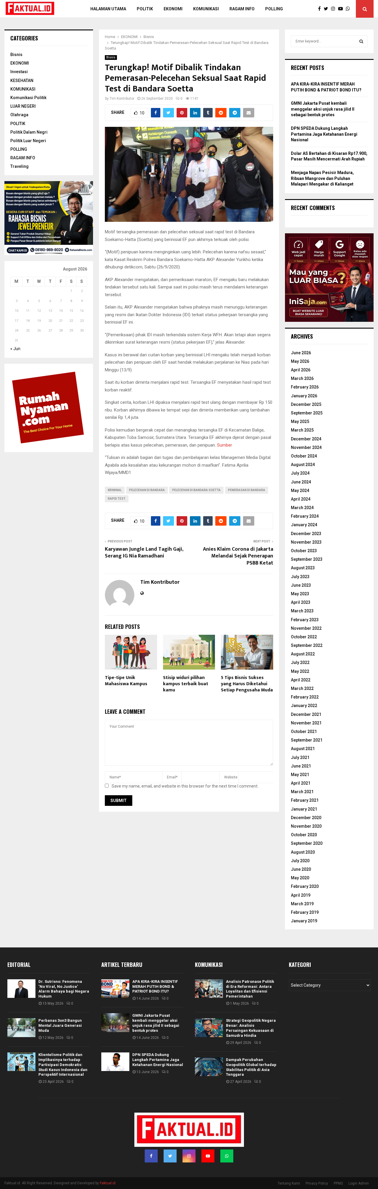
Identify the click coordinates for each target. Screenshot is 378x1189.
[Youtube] (342, 8)
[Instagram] (334, 8)
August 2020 (303, 852)
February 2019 (305, 912)
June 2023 (301, 585)
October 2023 (304, 550)
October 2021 (304, 731)
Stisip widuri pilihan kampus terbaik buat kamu (185, 684)
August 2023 (303, 567)
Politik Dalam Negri (29, 132)
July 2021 (300, 757)
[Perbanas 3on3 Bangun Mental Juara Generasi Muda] (21, 1027)
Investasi (19, 71)
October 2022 (304, 636)
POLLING (274, 8)
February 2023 (305, 619)
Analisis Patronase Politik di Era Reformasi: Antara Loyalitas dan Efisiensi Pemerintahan (250, 989)
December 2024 (306, 439)
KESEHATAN (21, 80)
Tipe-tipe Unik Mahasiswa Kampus (126, 681)
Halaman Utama (108, 8)
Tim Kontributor (122, 98)
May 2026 (300, 361)
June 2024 (301, 482)
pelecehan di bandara (147, 490)
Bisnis (110, 57)
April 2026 (300, 370)
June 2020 (301, 869)
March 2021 (302, 791)
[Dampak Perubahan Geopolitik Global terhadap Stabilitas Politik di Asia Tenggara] (209, 1066)
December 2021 (306, 714)
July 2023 (300, 576)
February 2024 (305, 516)
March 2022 (302, 688)
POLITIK (145, 8)
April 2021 (300, 783)
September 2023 (306, 559)
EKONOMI (19, 63)
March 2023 (302, 611)
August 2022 (303, 654)
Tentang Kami (289, 1183)
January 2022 (304, 705)
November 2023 (306, 542)
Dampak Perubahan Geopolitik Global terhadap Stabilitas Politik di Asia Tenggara (251, 1067)
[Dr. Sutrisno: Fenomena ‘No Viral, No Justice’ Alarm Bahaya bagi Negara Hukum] (21, 988)
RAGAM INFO (22, 157)
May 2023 (300, 593)
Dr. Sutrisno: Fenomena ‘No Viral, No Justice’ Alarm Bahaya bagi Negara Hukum (63, 989)
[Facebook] (321, 8)
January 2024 (304, 524)
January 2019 (304, 921)
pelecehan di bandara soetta (196, 490)
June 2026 (301, 352)
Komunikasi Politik (28, 97)
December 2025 (306, 404)
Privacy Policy (317, 1183)
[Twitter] (327, 8)
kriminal (115, 490)
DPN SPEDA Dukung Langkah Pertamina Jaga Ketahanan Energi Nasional (324, 134)
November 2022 (306, 628)
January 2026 (304, 395)
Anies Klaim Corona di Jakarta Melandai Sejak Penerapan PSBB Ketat (238, 556)
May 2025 (300, 421)
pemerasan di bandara (246, 490)
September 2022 (306, 645)
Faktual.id (107, 1183)
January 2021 (304, 809)
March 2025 (302, 430)
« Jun (15, 348)
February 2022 (305, 697)
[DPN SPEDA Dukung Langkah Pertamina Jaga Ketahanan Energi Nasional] (115, 1061)
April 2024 (300, 499)
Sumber (224, 445)
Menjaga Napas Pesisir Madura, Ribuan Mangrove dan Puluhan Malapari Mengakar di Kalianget (322, 178)
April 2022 (300, 680)
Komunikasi (206, 8)
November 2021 (306, 723)
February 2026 (305, 387)
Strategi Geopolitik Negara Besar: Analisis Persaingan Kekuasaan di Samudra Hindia (251, 1028)
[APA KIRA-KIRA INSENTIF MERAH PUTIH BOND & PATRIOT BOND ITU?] (115, 988)
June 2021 (301, 766)
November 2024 (306, 447)
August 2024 (303, 464)
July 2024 (300, 473)
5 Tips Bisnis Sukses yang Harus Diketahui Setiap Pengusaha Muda (247, 684)
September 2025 (306, 413)
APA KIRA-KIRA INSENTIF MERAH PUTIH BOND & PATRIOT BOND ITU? (155, 986)
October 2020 (304, 834)
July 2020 (300, 860)
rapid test (117, 498)
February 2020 (305, 886)
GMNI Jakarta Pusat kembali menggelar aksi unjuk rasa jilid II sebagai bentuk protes (322, 109)
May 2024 (300, 490)
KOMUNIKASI (22, 89)
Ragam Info (242, 8)
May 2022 (300, 671)
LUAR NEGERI (23, 106)
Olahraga (19, 114)
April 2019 (300, 895)
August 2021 (303, 748)
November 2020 (306, 826)
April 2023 (300, 602)
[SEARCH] (361, 41)
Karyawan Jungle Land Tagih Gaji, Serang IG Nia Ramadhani (144, 553)
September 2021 (306, 740)
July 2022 (300, 662)
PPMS (338, 1183)
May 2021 (300, 774)
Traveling (19, 166)
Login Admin (358, 1183)
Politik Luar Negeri (28, 140)
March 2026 (302, 378)
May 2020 (300, 877)
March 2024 (302, 507)
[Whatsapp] (349, 8)
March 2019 (302, 903)
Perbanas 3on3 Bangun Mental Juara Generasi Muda (60, 1025)
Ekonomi (173, 8)
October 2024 (304, 456)
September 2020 (306, 843)
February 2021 (305, 800)
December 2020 (306, 817)
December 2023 (306, 533)
